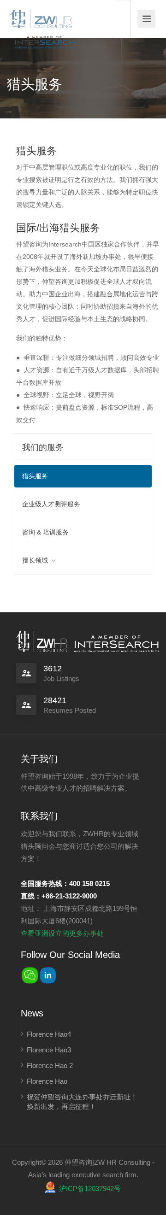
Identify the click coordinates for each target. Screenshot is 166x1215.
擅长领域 (35, 560)
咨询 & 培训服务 (45, 532)
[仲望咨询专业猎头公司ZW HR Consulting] (40, 16)
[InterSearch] (44, 36)
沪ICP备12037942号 (90, 1188)
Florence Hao (47, 1081)
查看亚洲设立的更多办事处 (62, 933)
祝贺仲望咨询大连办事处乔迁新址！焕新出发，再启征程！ (82, 1101)
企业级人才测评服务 (51, 504)
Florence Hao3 (49, 1050)
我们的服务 (43, 447)
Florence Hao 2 (50, 1065)
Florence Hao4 (49, 1034)
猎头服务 (35, 476)
